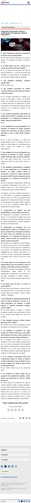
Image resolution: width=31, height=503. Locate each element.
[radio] (8, 410)
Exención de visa (14, 23)
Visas (6, 23)
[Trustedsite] (5, 473)
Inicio (2, 23)
